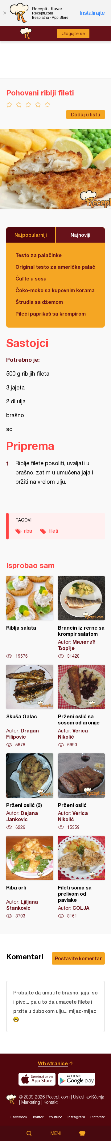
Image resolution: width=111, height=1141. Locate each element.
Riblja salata (29, 617)
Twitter (37, 1117)
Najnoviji (80, 235)
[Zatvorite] (4, 13)
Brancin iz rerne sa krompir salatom (81, 617)
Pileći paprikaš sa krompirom (50, 313)
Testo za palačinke (38, 255)
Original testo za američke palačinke (55, 267)
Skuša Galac (29, 706)
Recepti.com (11, 1099)
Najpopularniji (30, 235)
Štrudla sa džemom (39, 302)
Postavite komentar (78, 958)
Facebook (18, 1117)
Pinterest (97, 1117)
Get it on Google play (76, 1079)
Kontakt (50, 1102)
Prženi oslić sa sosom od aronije (81, 706)
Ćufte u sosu (31, 278)
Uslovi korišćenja (88, 1096)
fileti (53, 531)
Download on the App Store (37, 1079)
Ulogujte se (73, 33)
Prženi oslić (81, 791)
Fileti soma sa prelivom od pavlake (81, 877)
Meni (56, 1133)
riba (28, 531)
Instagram (76, 1117)
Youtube (55, 1117)
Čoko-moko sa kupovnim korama (55, 290)
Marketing (30, 1102)
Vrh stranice (53, 1063)
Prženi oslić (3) (29, 791)
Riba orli (29, 877)
